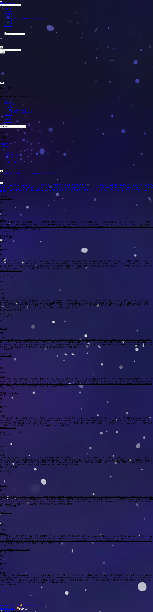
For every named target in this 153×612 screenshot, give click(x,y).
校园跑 (142, 187)
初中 (92, 185)
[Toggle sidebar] (1, 1)
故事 (102, 187)
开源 (34, 187)
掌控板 (92, 187)
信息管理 (75, 185)
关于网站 (8, 122)
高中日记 (8, 14)
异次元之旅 (23, 609)
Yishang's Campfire (7, 3)
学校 (143, 185)
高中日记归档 (11, 152)
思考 (56, 187)
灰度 (17, 75)
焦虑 (11, 190)
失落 (133, 185)
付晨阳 (47, 185)
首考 (147, 190)
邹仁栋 (118, 190)
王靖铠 (22, 190)
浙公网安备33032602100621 (33, 605)
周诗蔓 (122, 185)
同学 (116, 185)
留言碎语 (42, 173)
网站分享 (88, 190)
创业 (87, 185)
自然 (101, 190)
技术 (86, 187)
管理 (62, 190)
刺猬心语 (9, 157)
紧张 (71, 190)
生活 (33, 190)
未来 (130, 187)
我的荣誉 (8, 119)
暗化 (12, 75)
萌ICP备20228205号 (7, 609)
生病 (38, 190)
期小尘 (124, 187)
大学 (128, 185)
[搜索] (5, 32)
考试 (96, 190)
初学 (97, 185)
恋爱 (62, 187)
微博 (46, 187)
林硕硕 (136, 187)
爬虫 (16, 190)
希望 (18, 187)
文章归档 (8, 103)
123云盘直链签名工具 (13, 19)
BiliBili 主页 (5, 144)
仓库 (41, 185)
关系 (82, 185)
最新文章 (8, 101)
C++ (5, 173)
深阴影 (9, 70)
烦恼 (6, 190)
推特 (97, 187)
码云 (50, 190)
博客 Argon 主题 (12, 162)
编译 (81, 190)
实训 (3, 187)
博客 (102, 185)
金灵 (124, 190)
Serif (11, 63)
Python (10, 173)
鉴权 (129, 190)
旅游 (107, 187)
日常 (112, 187)
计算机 (111, 190)
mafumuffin (22, 185)
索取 (67, 190)
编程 (76, 190)
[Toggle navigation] (1, 38)
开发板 (24, 187)
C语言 (14, 185)
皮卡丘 (44, 190)
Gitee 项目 (5, 146)
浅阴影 (3, 70)
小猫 (8, 187)
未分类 (34, 173)
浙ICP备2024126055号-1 (9, 605)
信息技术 (18, 173)
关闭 (2, 75)
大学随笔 (27, 173)
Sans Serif (4, 63)
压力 (107, 185)
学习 (138, 185)
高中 (6, 192)
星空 (117, 187)
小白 (13, 187)
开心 (29, 187)
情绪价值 (69, 187)
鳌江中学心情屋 (12, 155)
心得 (51, 187)
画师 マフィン (11, 159)
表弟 (105, 190)
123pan (3, 185)
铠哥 (134, 190)
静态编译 (141, 190)
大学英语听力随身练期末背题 (33, 19)
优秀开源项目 (57, 185)
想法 (75, 187)
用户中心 (8, 117)
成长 (81, 187)
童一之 (56, 190)
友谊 (111, 185)
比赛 (148, 187)
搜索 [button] (2, 126)
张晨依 (40, 187)
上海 (36, 185)
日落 (7, 75)
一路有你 (8, 115)
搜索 (2, 52)
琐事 (28, 190)
